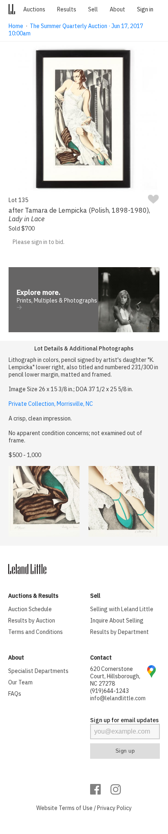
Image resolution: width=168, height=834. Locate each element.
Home (16, 26)
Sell (93, 9)
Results (66, 9)
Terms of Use (76, 808)
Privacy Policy (114, 808)
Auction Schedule (30, 609)
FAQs (14, 693)
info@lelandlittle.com (118, 698)
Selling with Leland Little (121, 609)
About (117, 9)
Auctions (34, 9)
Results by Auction (31, 620)
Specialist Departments (38, 671)
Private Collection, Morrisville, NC (51, 403)
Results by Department (119, 632)
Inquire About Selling (117, 620)
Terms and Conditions (35, 632)
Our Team (20, 682)
